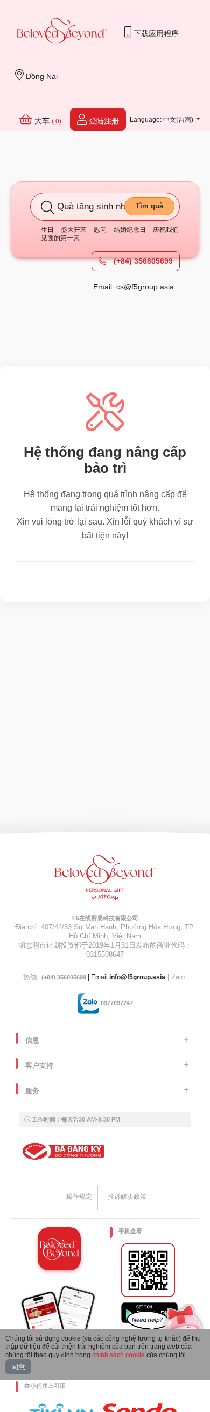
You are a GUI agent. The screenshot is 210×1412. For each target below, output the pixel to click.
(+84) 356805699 (142, 261)
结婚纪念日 (130, 230)
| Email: (75, 977)
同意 (18, 1367)
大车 (46, 121)
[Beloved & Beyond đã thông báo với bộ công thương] (61, 1151)
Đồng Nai (41, 76)
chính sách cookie (118, 1355)
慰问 (100, 230)
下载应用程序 (155, 33)
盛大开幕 (74, 230)
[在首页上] (62, 32)
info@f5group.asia (137, 977)
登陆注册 (103, 121)
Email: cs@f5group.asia (133, 286)
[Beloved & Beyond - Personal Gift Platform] (105, 881)
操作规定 (79, 1196)
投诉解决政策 (127, 1196)
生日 (47, 230)
